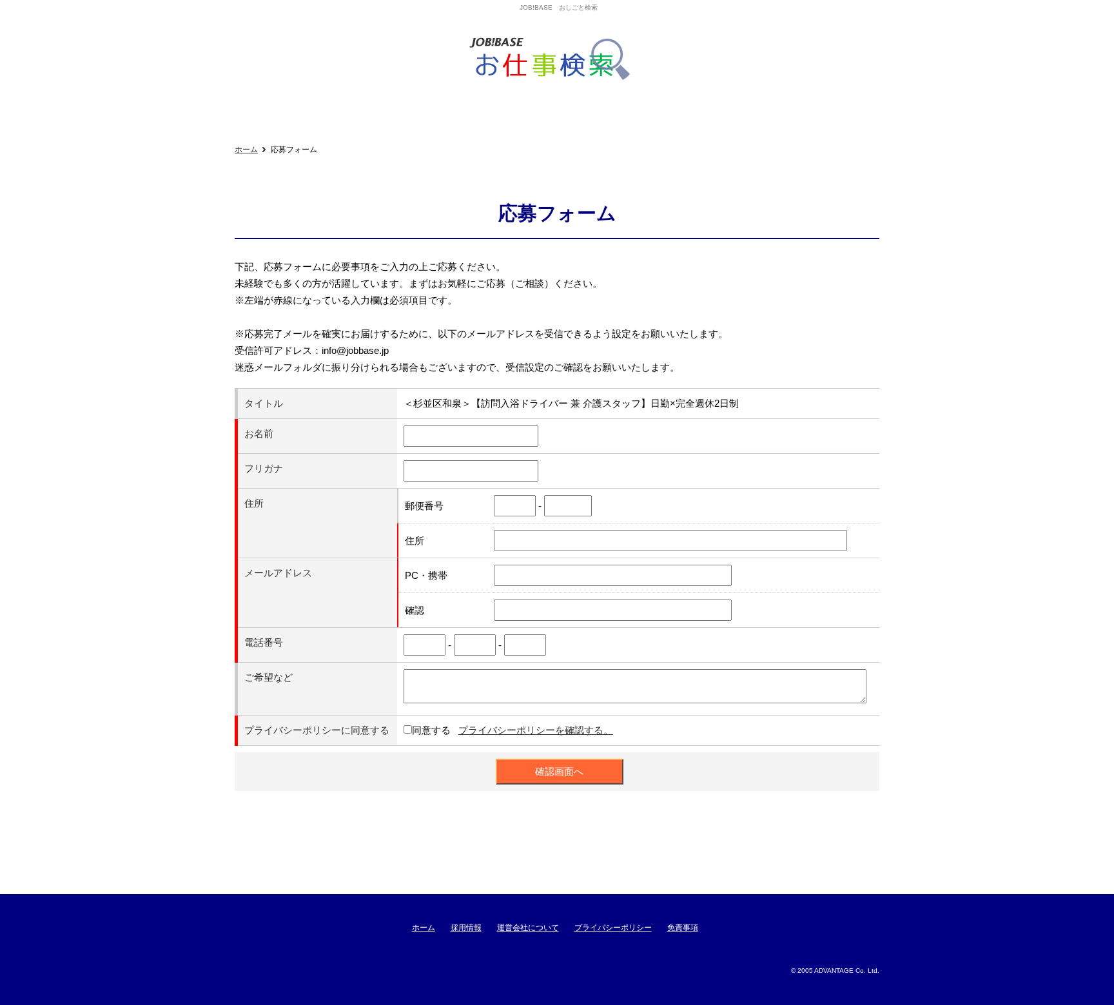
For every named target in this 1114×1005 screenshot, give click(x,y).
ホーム (246, 149)
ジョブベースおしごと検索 (554, 59)
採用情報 (466, 927)
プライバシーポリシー (613, 927)
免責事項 (682, 927)
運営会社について (528, 927)
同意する (431, 730)
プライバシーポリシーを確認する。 (535, 730)
